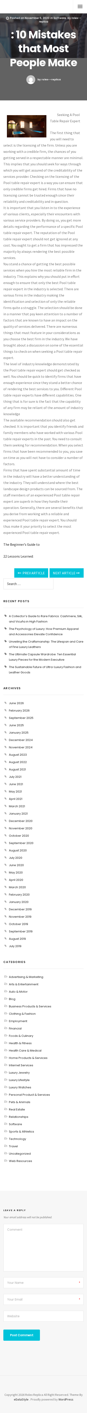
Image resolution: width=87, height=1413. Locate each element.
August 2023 (18, 755)
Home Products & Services (28, 1058)
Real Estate (17, 1109)
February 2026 (19, 710)
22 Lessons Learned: (18, 556)
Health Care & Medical (25, 1050)
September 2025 (21, 718)
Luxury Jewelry (19, 1073)
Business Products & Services (30, 1006)
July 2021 (15, 777)
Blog (12, 999)
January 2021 (18, 813)
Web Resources (20, 1161)
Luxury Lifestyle (19, 1080)
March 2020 (17, 887)
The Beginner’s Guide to (21, 544)
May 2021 (15, 791)
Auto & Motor (18, 992)
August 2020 (18, 850)
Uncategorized (20, 1154)
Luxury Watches (20, 1087)
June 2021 (16, 784)
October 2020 (19, 836)
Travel (13, 1146)
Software (60, 18)
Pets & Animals (19, 1102)
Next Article (64, 573)
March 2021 (17, 806)
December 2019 (20, 909)
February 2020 (19, 894)
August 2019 (17, 939)
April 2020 (16, 880)
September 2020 (21, 843)
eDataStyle (21, 1399)
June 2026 (16, 703)
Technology (17, 1139)
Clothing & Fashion (22, 1014)
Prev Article (33, 573)
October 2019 (18, 924)
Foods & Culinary (21, 1036)
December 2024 (21, 740)
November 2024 (21, 747)
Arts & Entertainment (23, 984)
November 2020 (20, 828)
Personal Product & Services (29, 1095)
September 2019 (21, 931)
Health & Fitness (20, 1043)
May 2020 (16, 872)
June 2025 (16, 725)
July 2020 (15, 858)
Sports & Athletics (21, 1131)
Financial (15, 1028)
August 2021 (17, 769)
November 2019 (20, 917)
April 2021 (15, 799)
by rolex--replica (49, 79)
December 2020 (21, 821)
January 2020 (19, 902)
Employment (18, 1021)
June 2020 (16, 865)
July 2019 (15, 946)
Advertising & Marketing (26, 977)
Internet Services (21, 1065)
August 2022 (18, 762)
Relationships (18, 1117)
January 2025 (19, 732)
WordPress (65, 1399)
